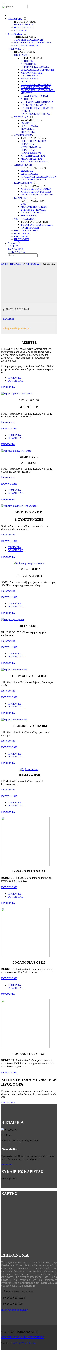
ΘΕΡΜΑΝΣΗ (33, 263)
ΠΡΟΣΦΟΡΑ (8, 1102)
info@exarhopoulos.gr (16, 328)
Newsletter (8, 318)
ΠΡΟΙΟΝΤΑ (17, 263)
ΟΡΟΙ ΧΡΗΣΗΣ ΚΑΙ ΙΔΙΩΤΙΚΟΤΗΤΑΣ (22, 1337)
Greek (10, 6)
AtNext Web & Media (24, 1343)
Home (4, 263)
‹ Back (32, 21)
